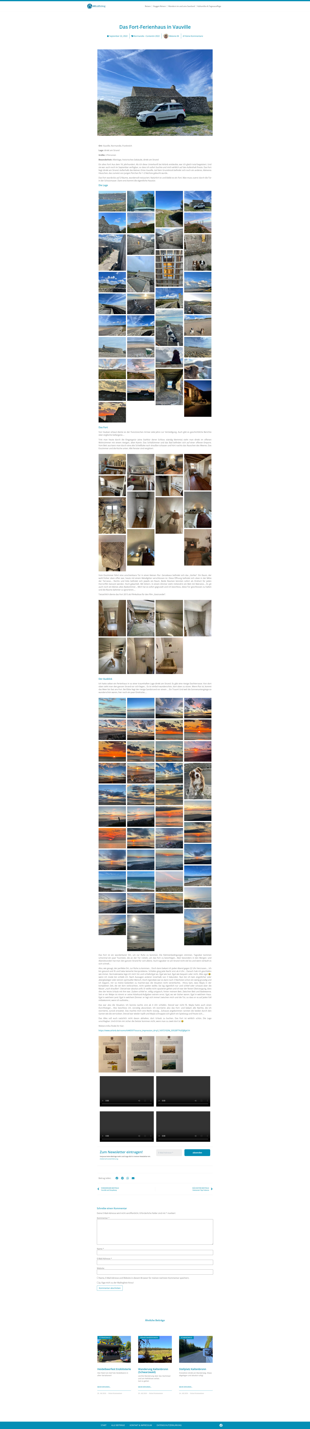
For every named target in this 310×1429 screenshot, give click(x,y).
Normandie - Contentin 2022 (147, 36)
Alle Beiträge (118, 1425)
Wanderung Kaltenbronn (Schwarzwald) (153, 1370)
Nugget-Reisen (159, 6)
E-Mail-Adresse (104, 1259)
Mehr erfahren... (104, 1387)
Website (100, 1268)
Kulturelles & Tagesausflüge (209, 6)
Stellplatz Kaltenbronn (192, 1369)
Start (103, 1425)
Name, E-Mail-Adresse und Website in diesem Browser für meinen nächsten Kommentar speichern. (144, 1278)
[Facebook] (221, 1425)
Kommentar (103, 1218)
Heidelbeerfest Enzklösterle (114, 1369)
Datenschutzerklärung (109, 1159)
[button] (117, 1178)
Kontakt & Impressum (141, 1425)
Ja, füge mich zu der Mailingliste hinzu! (116, 1283)
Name (100, 1249)
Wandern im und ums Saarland (181, 6)
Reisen (148, 6)
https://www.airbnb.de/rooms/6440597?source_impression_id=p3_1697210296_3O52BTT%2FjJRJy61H (144, 1030)
